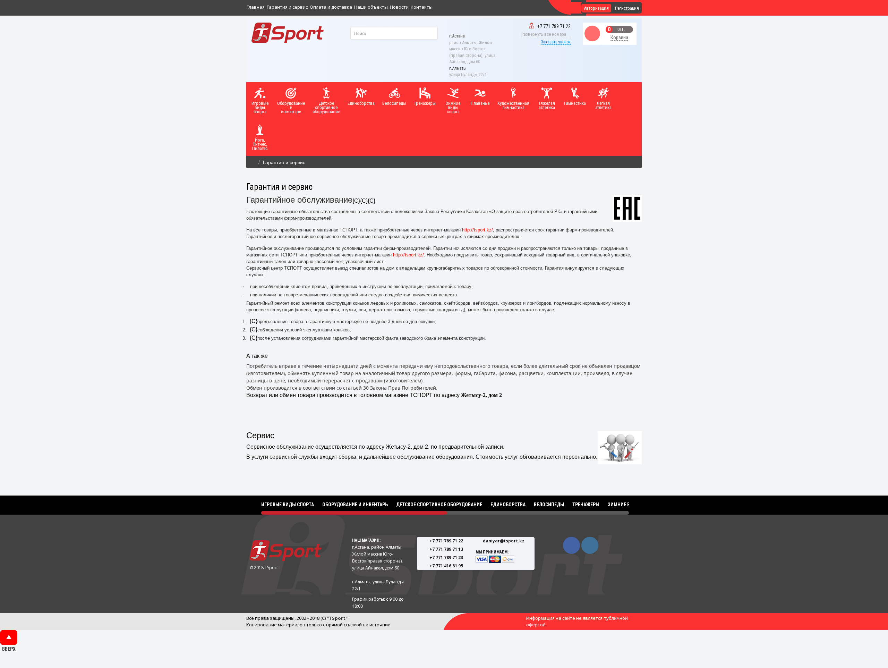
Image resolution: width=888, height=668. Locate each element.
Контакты (422, 7)
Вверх (8, 637)
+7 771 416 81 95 (446, 566)
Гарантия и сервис (287, 7)
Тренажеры (585, 504)
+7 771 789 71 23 (446, 557)
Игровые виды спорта (287, 504)
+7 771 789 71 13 (446, 549)
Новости (399, 7)
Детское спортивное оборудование (439, 504)
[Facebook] (571, 545)
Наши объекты (371, 7)
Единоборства (508, 504)
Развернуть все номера (544, 34)
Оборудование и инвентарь (355, 504)
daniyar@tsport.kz (503, 541)
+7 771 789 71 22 (554, 26)
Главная (256, 7)
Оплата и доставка (331, 7)
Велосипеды (549, 504)
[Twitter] (589, 545)
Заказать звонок (556, 42)
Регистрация (627, 8)
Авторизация (596, 8)
